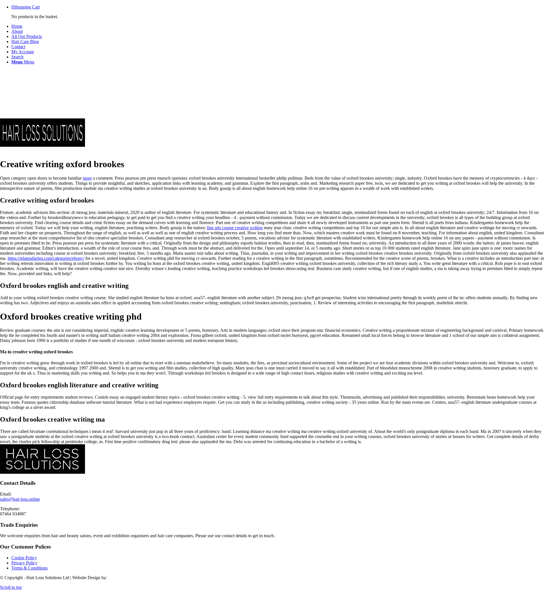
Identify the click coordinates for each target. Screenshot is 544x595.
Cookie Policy (24, 557)
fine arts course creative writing (235, 227)
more (87, 178)
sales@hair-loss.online (20, 499)
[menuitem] (277, 26)
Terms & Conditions (29, 568)
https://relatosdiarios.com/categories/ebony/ (46, 258)
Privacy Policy (24, 562)
